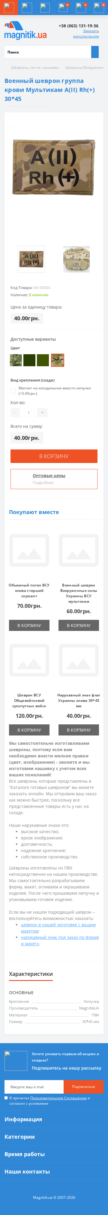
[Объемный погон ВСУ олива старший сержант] (29, 554)
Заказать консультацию (86, 33)
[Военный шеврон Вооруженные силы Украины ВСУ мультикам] (78, 554)
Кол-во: (18, 402)
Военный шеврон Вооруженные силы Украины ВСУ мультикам (79, 593)
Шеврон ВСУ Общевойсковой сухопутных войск (29, 700)
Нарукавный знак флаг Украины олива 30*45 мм (78, 700)
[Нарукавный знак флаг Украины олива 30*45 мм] (78, 664)
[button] (45, 7)
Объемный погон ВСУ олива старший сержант (29, 590)
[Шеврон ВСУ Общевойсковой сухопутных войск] (29, 664)
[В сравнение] (48, 543)
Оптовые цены (49, 475)
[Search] (95, 52)
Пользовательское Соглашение (58, 1098)
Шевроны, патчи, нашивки (35, 67)
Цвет (15, 348)
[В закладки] (48, 534)
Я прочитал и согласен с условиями (49, 1100)
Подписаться (83, 1086)
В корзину (54, 456)
